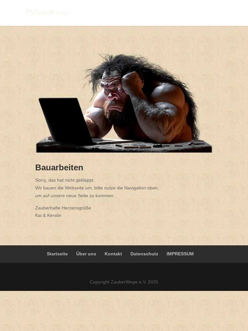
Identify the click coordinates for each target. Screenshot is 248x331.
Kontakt (113, 253)
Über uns (86, 253)
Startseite (57, 253)
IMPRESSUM (180, 253)
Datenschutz (144, 253)
